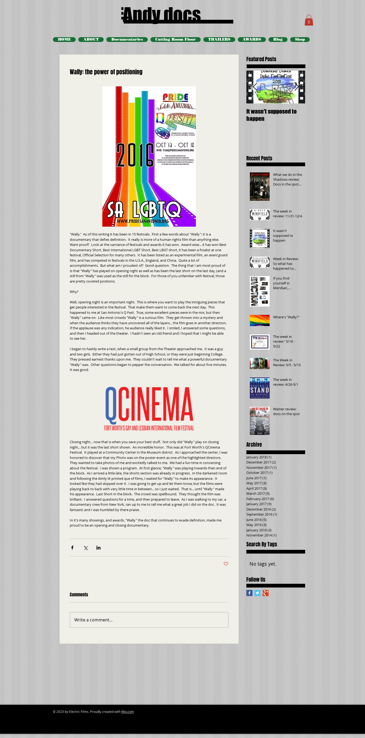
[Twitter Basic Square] (257, 593)
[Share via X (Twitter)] (85, 547)
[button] (308, 20)
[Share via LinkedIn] (98, 547)
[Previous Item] (255, 87)
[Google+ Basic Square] (265, 593)
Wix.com (127, 711)
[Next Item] (296, 87)
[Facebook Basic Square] (249, 593)
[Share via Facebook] (72, 547)
